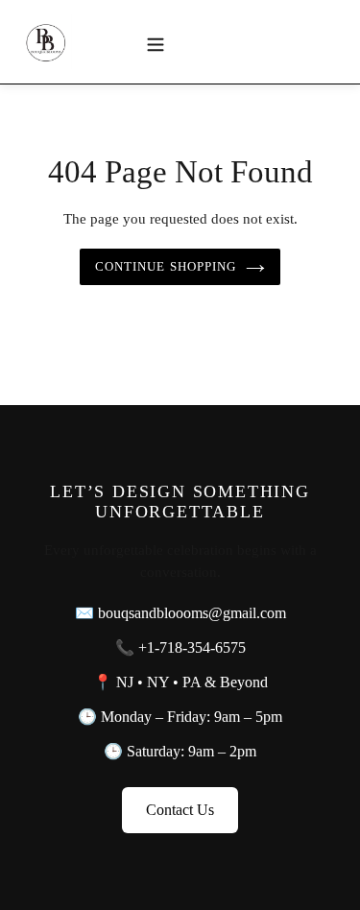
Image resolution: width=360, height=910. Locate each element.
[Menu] (155, 42)
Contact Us (180, 810)
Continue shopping (165, 266)
